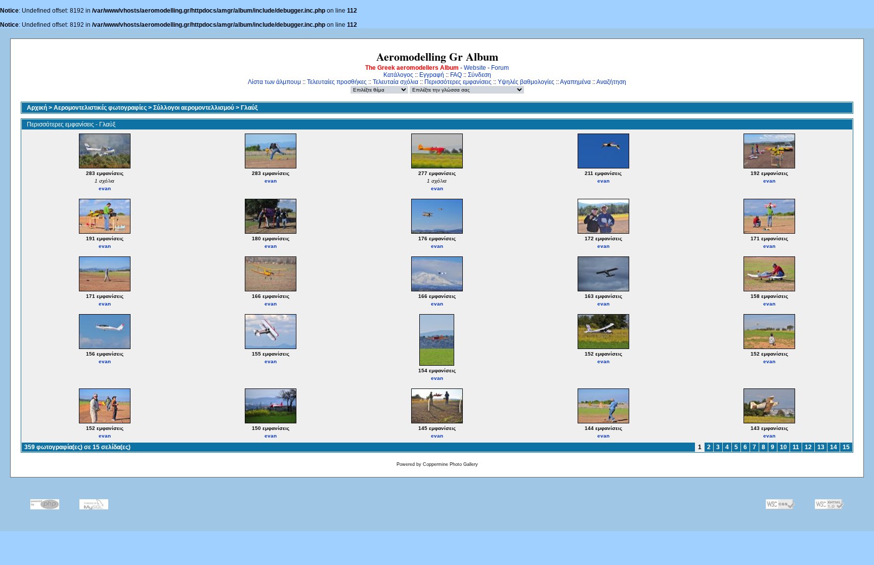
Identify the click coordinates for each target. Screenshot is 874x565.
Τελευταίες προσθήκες (337, 81)
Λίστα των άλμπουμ (274, 81)
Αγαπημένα (575, 81)
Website (475, 67)
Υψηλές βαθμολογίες (526, 81)
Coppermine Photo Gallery (450, 464)
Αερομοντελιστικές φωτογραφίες (100, 107)
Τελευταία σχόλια (395, 81)
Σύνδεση (479, 74)
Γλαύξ (249, 107)
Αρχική (37, 107)
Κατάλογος (398, 74)
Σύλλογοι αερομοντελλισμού (193, 107)
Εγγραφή (431, 74)
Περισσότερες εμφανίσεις (458, 81)
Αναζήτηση (611, 81)
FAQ (456, 74)
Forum (500, 67)
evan (105, 188)
